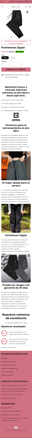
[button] (2, 6)
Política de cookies (7, 372)
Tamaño (4, 61)
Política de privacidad (8, 362)
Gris (12, 58)
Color (3, 55)
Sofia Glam (13, 430)
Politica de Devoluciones (9, 368)
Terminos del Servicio (8, 365)
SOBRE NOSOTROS (7, 375)
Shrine (24, 430)
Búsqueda (4, 358)
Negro (5, 58)
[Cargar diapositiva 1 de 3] (11, 37)
